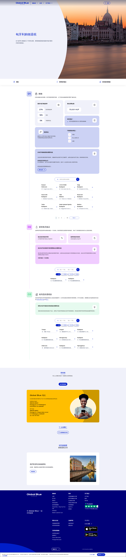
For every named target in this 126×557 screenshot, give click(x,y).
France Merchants (56, 537)
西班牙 (53, 500)
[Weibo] (91, 523)
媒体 (86, 498)
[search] (78, 179)
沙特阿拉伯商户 (56, 533)
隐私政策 (70, 525)
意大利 (53, 498)
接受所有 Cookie (101, 554)
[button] (57, 179)
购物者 (34, 3)
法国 (53, 496)
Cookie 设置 (92, 554)
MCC (47, 299)
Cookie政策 (4, 555)
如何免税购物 (55, 504)
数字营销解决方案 (72, 498)
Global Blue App (40, 299)
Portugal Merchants (56, 539)
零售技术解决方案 (72, 502)
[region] (63, 554)
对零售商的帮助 (56, 525)
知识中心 (70, 506)
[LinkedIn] (87, 523)
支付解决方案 (71, 500)
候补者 (86, 500)
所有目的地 (54, 502)
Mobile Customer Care (57, 512)
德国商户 (54, 535)
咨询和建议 (71, 504)
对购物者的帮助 (56, 523)
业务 (41, 3)
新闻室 (70, 509)
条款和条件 (71, 523)
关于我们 (48, 3)
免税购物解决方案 (72, 496)
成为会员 (54, 510)
